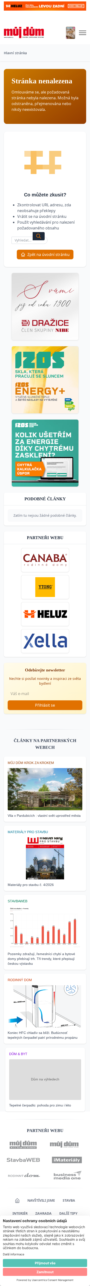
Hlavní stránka (15, 53)
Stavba (69, 1200)
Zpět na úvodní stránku (48, 254)
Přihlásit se (45, 705)
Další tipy (68, 1213)
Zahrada (43, 1213)
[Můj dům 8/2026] (70, 33)
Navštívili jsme (41, 1200)
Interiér (20, 1213)
